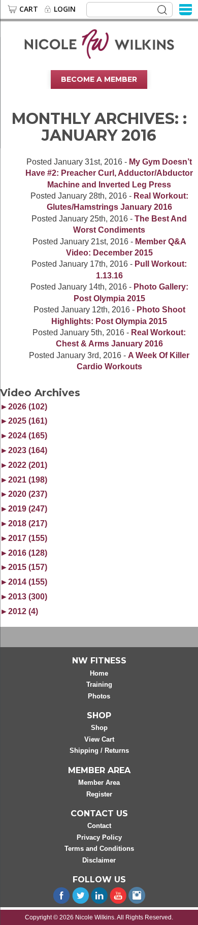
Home (99, 673)
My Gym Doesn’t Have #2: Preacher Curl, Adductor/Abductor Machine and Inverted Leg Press (109, 173)
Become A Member (99, 79)
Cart (28, 9)
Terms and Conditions (99, 848)
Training (99, 684)
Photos (99, 696)
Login (65, 9)
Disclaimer (99, 860)
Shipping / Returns (99, 750)
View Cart (99, 739)
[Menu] (185, 9)
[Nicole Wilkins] (99, 43)
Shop (99, 727)
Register (99, 794)
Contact (99, 826)
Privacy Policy (99, 837)
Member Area (99, 782)
